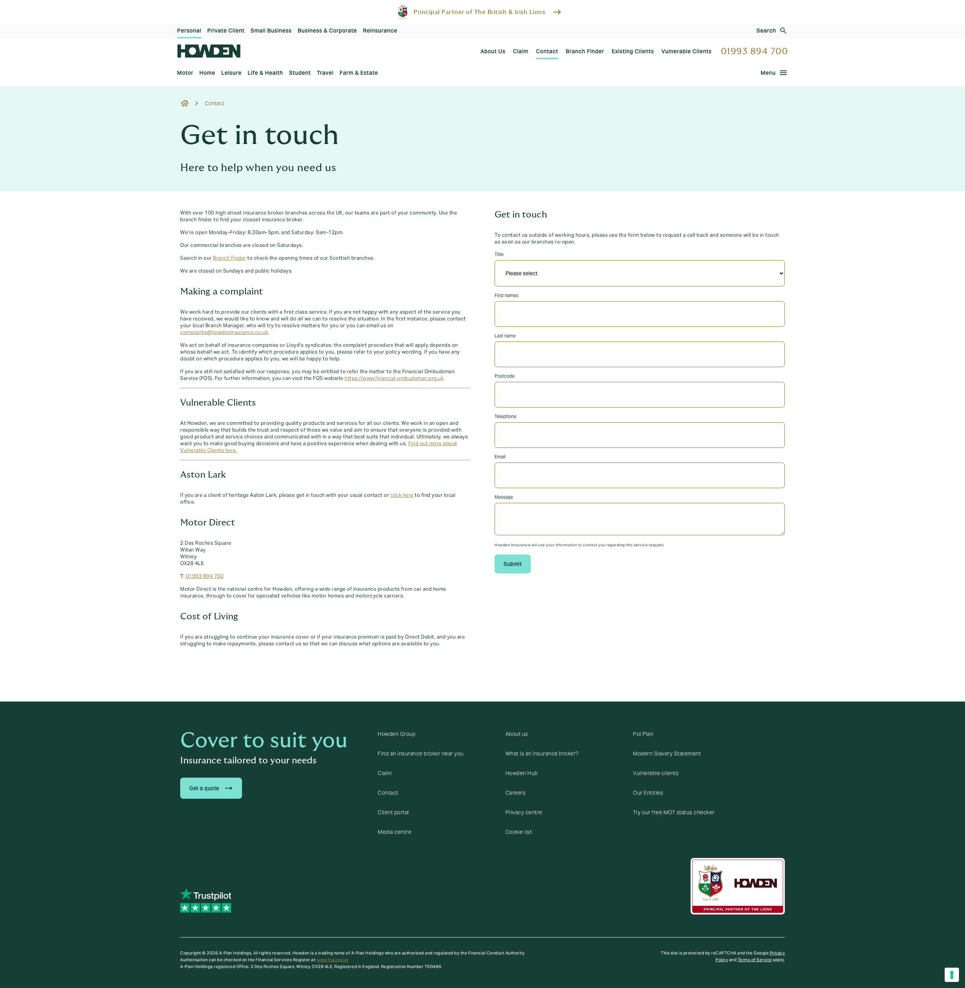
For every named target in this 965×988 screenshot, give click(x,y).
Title (499, 254)
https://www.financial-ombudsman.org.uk (394, 378)
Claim (385, 773)
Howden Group (396, 734)
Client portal (393, 812)
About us (516, 734)
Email (500, 457)
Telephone (505, 416)
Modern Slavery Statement (667, 753)
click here (402, 495)
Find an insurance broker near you (421, 753)
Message (504, 497)
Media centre (394, 832)
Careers (515, 792)
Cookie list (518, 832)
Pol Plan (643, 734)
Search (766, 30)
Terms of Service (755, 959)
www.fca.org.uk (332, 959)
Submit (513, 564)
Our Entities (648, 792)
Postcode (505, 376)
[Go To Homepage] (208, 51)
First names (506, 295)
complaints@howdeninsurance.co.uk (224, 332)
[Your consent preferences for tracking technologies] (952, 975)
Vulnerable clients (656, 773)
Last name (505, 336)
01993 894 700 (754, 51)
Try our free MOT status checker (674, 812)
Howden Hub (521, 773)
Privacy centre (523, 812)
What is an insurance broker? (542, 753)
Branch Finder (229, 258)
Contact (388, 792)
